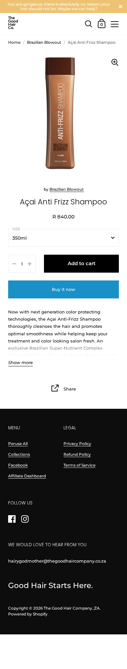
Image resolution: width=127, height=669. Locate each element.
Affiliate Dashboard (27, 475)
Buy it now (63, 289)
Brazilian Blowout (66, 189)
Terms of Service (79, 465)
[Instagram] (24, 519)
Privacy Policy (77, 443)
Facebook (18, 465)
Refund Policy (77, 454)
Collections (19, 454)
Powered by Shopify (28, 614)
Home (14, 42)
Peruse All (18, 443)
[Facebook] (11, 519)
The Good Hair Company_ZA (72, 608)
